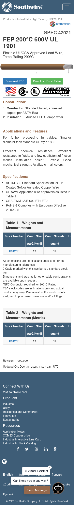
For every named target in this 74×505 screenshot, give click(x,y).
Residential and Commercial (20, 412)
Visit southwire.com (15, 392)
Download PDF (15, 81)
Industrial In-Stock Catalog (19, 443)
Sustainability (11, 419)
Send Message (37, 490)
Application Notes (14, 431)
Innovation (9, 416)
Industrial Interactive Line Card (22, 439)
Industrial (23, 19)
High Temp (38, 19)
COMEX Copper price (16, 435)
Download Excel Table (47, 81)
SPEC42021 (56, 19)
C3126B (14, 251)
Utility (6, 408)
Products (8, 19)
